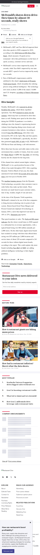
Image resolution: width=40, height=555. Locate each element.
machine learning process (13, 181)
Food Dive (19, 506)
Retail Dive (19, 515)
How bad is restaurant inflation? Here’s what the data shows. (17, 365)
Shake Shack (8, 154)
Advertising (19, 488)
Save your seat (8, 551)
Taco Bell (26, 154)
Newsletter (4, 497)
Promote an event (22, 497)
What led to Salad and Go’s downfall (22, 396)
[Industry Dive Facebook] (7, 477)
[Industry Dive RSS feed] (15, 477)
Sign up (31, 6)
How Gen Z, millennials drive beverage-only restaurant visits (20, 403)
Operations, (28, 264)
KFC (24, 248)
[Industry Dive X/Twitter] (11, 477)
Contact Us (5, 494)
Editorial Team (6, 491)
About (3, 488)
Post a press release (14, 461)
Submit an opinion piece (24, 494)
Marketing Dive (21, 512)
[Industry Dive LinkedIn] (3, 477)
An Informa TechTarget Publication (20, 2)
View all (4, 461)
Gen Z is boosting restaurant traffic (22, 390)
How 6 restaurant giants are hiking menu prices (19, 331)
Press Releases (6, 506)
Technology (5, 266)
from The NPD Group (14, 133)
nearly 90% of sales (18, 141)
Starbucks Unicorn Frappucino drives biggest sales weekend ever (21, 383)
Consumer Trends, (16, 264)
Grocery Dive (20, 509)
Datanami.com (16, 214)
